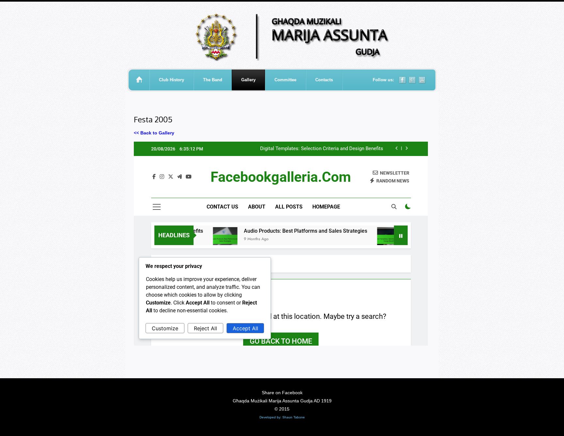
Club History (171, 79)
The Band (212, 79)
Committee (285, 79)
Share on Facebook (282, 392)
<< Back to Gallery (154, 132)
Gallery (248, 79)
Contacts (324, 79)
